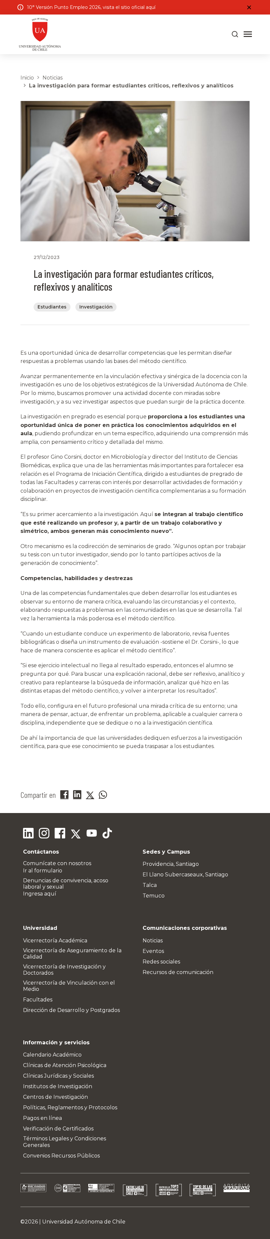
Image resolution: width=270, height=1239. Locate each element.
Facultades (37, 999)
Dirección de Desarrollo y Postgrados (71, 1010)
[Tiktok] (107, 834)
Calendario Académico (52, 1055)
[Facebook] (60, 834)
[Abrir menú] (248, 34)
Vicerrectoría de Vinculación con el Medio (69, 986)
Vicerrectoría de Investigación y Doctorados (64, 969)
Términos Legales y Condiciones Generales (64, 1141)
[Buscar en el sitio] (235, 34)
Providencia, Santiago (171, 864)
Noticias (52, 78)
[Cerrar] (249, 7)
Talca (150, 885)
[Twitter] (75, 834)
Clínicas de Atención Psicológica (64, 1065)
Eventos (153, 951)
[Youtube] (91, 834)
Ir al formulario (42, 870)
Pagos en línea (42, 1118)
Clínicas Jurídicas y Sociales (58, 1076)
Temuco (154, 896)
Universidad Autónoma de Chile (83, 1222)
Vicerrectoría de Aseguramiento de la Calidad (72, 953)
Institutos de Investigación (57, 1086)
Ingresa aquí (39, 894)
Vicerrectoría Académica (55, 940)
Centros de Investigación (55, 1097)
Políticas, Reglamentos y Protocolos (70, 1107)
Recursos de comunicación (178, 972)
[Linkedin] (28, 834)
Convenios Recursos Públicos (61, 1156)
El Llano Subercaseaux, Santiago (185, 874)
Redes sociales (161, 962)
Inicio (27, 78)
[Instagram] (44, 834)
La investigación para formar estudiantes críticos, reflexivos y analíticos (131, 85)
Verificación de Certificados (58, 1128)
